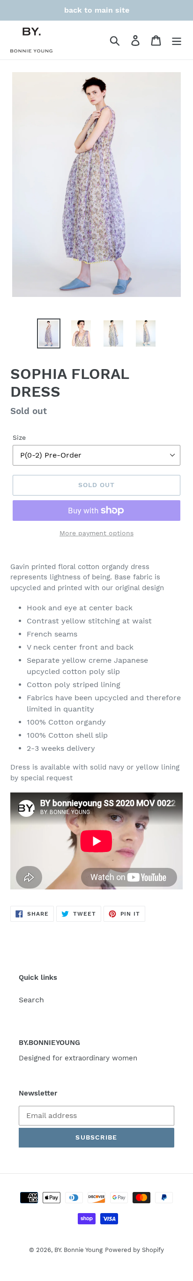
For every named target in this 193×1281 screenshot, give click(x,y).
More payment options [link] (96, 533)
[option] (49, 333)
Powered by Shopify (134, 1249)
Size (19, 437)
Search (31, 999)
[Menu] (176, 40)
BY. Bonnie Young (78, 1249)
